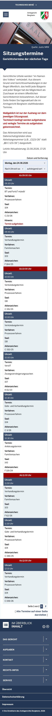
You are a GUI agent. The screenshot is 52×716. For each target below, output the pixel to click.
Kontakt (8, 660)
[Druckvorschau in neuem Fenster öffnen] (43, 626)
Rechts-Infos (11, 670)
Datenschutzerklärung (13, 697)
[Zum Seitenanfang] (47, 626)
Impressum (7, 704)
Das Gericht (10, 639)
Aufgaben (8, 649)
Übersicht (7, 689)
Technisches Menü (24, 5)
